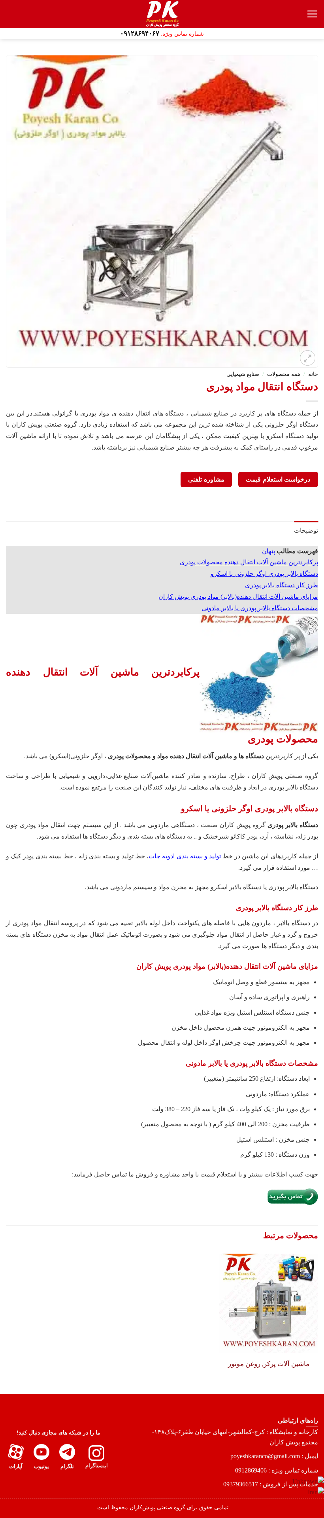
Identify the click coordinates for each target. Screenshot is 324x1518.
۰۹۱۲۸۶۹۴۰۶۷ (139, 33)
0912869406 (251, 1470)
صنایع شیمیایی (242, 374)
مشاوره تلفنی (206, 479)
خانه (313, 374)
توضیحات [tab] (306, 530)
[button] (312, 14)
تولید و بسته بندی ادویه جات (185, 856)
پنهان (268, 551)
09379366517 (240, 1484)
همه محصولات (283, 374)
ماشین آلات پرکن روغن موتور (268, 1364)
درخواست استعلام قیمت (278, 479)
